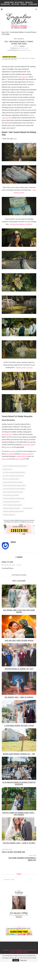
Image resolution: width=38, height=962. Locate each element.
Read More (23, 960)
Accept (16, 960)
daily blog (5, 459)
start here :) (5, 950)
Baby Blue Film (23, 77)
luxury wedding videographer (13, 492)
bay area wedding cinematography (14, 472)
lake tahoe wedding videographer (14, 488)
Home (3, 32)
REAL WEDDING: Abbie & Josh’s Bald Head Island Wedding (19, 611)
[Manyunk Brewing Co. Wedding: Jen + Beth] (19, 654)
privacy (25, 952)
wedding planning (22, 456)
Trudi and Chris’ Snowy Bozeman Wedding (19, 640)
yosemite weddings (9, 514)
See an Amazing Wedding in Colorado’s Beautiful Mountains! (19, 783)
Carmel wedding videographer (13, 482)
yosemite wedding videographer (13, 511)
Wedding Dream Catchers (24, 367)
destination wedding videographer (14, 485)
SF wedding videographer (11, 501)
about (12, 950)
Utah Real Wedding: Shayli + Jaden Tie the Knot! (19, 843)
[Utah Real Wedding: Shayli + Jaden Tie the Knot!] (19, 829)
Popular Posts (29, 2)
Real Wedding (10, 454)
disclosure (19, 952)
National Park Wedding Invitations (21, 224)
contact (12, 952)
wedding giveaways (27, 454)
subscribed (12, 451)
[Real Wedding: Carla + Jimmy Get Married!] (19, 683)
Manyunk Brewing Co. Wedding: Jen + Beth (19, 669)
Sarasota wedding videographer (13, 498)
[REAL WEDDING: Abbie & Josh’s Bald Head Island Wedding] (19, 596)
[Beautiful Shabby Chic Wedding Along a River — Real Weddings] (19, 798)
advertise (27, 950)
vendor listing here (28, 444)
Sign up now (19, 459)
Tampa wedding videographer (12, 505)
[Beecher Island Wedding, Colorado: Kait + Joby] (19, 739)
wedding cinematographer (11, 508)
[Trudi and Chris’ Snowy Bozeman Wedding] (19, 626)
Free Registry (24, 4)
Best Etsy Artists (19, 2)
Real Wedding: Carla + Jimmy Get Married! (19, 697)
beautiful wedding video (11, 478)
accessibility (19, 950)
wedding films (27, 508)
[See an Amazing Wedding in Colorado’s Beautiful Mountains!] (19, 768)
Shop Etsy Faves (15, 4)
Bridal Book (8, 447)
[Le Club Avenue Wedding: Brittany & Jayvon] (19, 711)
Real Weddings (19, 39)
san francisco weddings (11, 495)
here (15, 139)
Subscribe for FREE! (9, 2)
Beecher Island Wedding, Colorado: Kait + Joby (19, 754)
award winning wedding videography (15, 466)
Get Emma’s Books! (32, 4)
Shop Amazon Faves (5, 4)
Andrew (22, 46)
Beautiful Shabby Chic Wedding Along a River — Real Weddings (19, 814)
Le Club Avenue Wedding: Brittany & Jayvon (19, 726)
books (33, 950)
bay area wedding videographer (13, 475)
